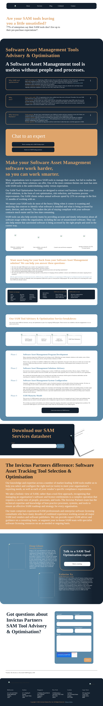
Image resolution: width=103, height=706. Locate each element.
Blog (50, 6)
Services (39, 6)
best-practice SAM (78, 83)
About (28, 6)
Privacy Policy (69, 702)
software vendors (45, 119)
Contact (73, 6)
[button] (33, 144)
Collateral (61, 6)
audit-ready (51, 98)
